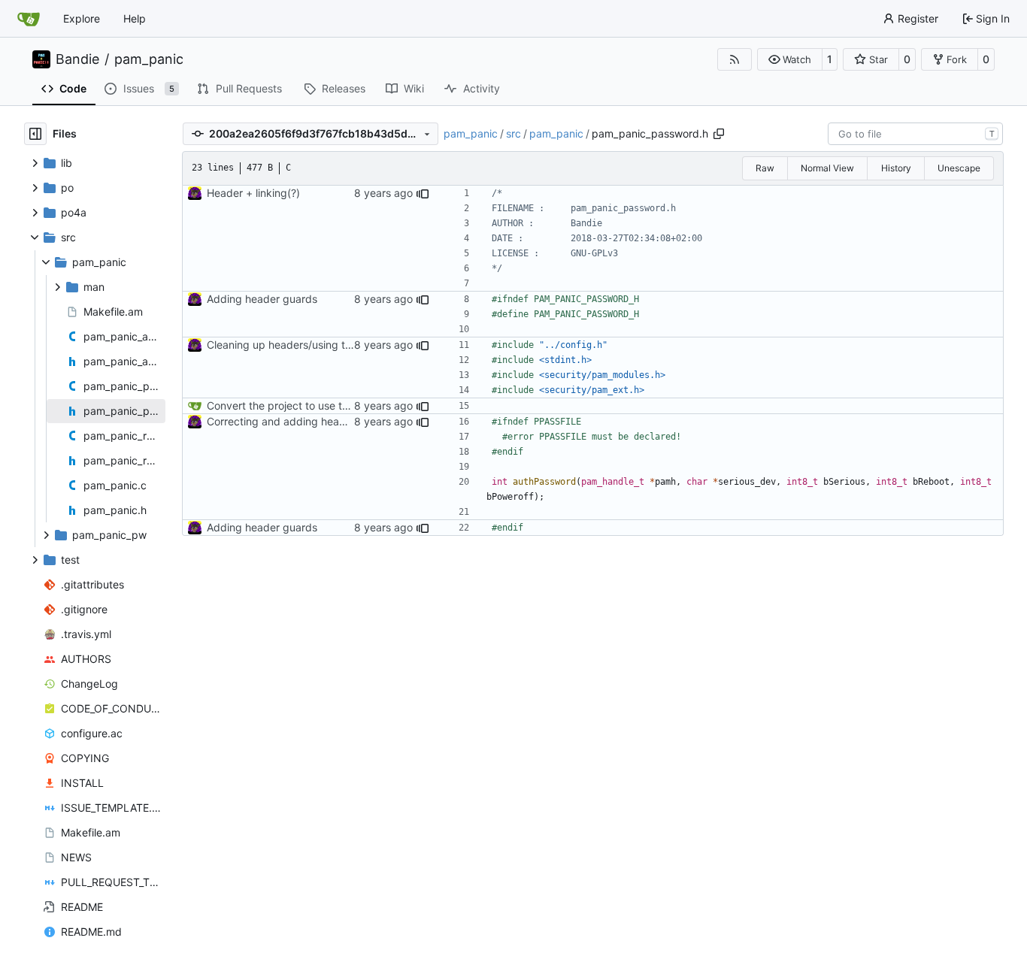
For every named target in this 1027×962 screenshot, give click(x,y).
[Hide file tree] (35, 134)
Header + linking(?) (253, 192)
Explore (81, 18)
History (896, 168)
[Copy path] (718, 134)
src (513, 133)
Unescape (959, 168)
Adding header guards (262, 298)
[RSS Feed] (734, 59)
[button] (790, 59)
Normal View (827, 168)
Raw (765, 168)
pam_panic (148, 59)
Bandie (77, 59)
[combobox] (915, 134)
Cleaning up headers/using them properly (308, 344)
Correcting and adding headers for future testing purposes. (352, 421)
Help (134, 18)
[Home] (29, 18)
